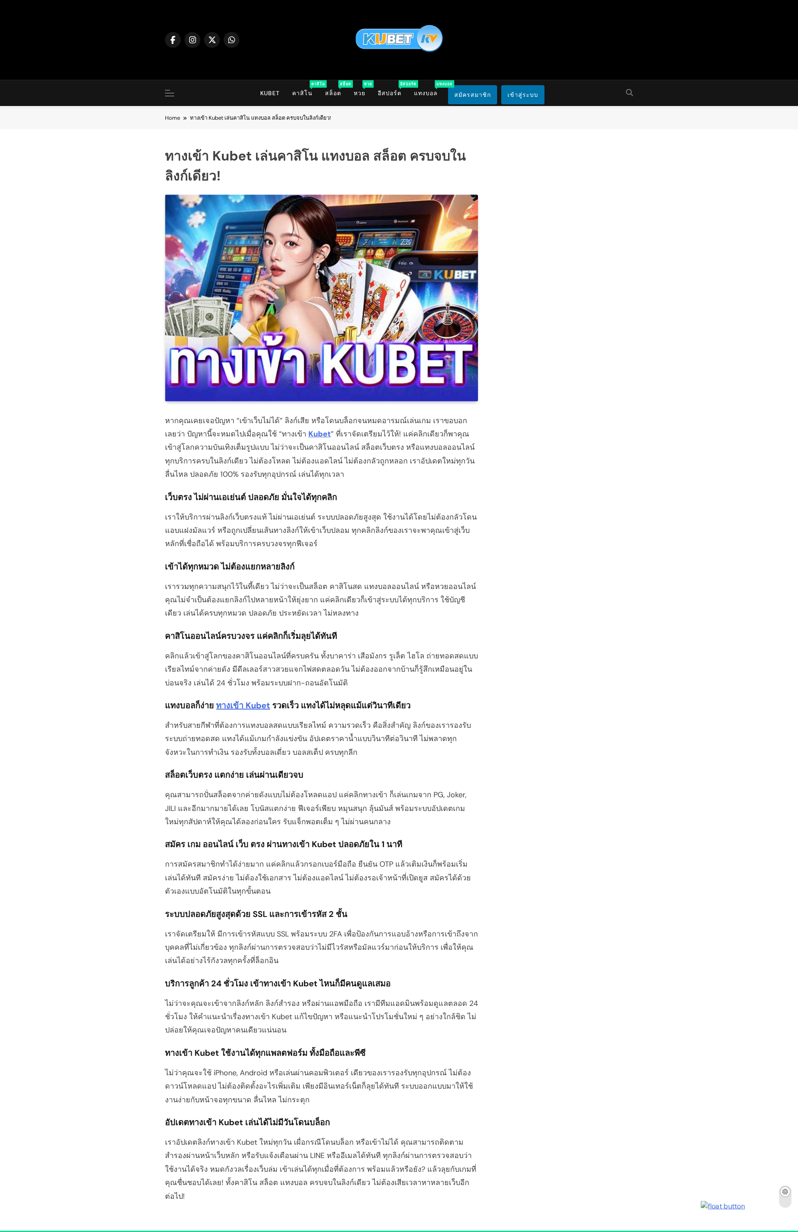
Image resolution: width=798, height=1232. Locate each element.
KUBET (270, 93)
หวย (363, 89)
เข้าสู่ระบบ (522, 95)
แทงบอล (429, 89)
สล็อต (336, 89)
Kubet (319, 434)
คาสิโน (305, 89)
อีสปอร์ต (393, 89)
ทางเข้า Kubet (243, 705)
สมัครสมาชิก (472, 95)
